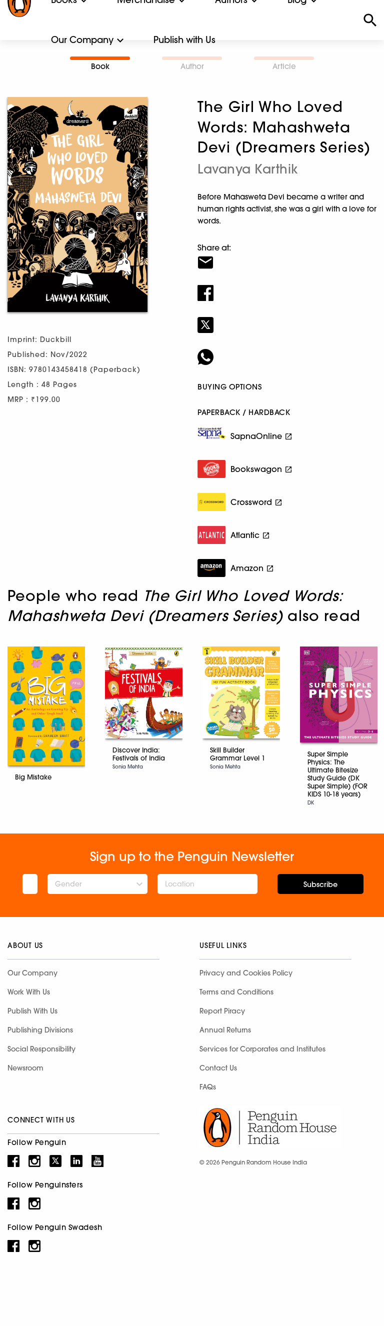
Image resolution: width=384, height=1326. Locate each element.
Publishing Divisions (40, 1030)
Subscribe (321, 884)
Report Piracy (222, 1011)
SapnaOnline (256, 436)
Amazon (247, 568)
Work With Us (29, 992)
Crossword (251, 502)
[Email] (287, 256)
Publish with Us (185, 40)
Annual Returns (225, 1030)
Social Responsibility (42, 1049)
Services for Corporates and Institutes (263, 1049)
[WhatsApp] (287, 350)
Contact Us (218, 1068)
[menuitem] (82, 40)
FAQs (208, 1087)
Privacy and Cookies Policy (246, 973)
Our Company (82, 40)
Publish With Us (33, 1011)
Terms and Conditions (237, 992)
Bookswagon (256, 469)
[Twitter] (287, 318)
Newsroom (26, 1068)
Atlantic (245, 535)
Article (284, 66)
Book (100, 66)
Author (192, 66)
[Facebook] (287, 286)
